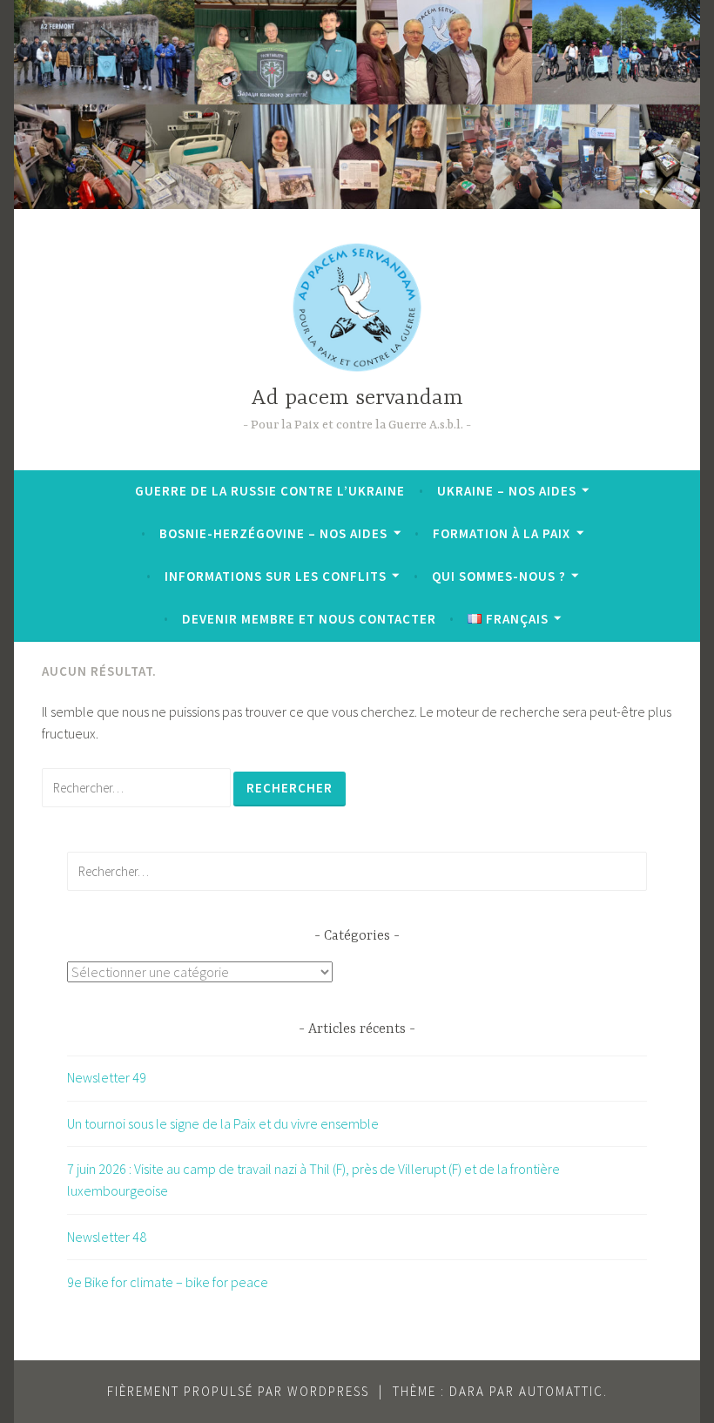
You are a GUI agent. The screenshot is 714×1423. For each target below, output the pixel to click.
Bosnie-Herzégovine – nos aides (273, 533)
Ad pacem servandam (357, 398)
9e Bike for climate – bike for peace (167, 1282)
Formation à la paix (501, 533)
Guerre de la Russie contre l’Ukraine (270, 490)
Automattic (561, 1391)
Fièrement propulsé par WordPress (238, 1391)
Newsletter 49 (106, 1077)
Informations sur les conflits (276, 576)
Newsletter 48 (106, 1236)
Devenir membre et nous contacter (309, 618)
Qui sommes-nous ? (499, 576)
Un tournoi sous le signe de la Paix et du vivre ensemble (223, 1123)
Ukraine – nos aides (506, 490)
